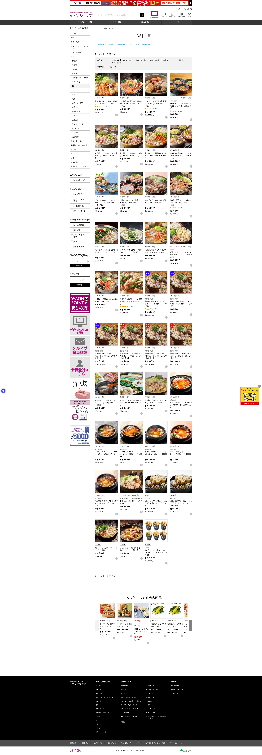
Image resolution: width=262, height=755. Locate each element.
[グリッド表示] (112, 67)
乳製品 (73, 149)
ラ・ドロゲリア (150, 709)
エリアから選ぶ (150, 685)
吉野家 (74, 116)
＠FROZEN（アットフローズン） (131, 709)
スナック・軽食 (78, 103)
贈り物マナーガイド (177, 689)
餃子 (73, 99)
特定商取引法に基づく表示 (155, 743)
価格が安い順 (141, 60)
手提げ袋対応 (79, 206)
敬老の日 (123, 689)
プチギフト (149, 693)
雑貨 (72, 158)
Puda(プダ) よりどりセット (129, 716)
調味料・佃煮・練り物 (79, 145)
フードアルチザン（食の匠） (129, 705)
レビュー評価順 (116, 63)
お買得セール (150, 697)
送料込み (112, 44)
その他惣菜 (76, 111)
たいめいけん (77, 128)
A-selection (149, 701)
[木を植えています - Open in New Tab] (186, 750)
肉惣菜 (74, 69)
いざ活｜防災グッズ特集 (128, 697)
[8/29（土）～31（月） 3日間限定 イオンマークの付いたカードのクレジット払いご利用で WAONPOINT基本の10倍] (131, 3)
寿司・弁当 (76, 82)
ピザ (73, 94)
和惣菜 (74, 61)
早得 (137, 44)
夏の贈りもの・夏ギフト (153, 689)
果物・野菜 (75, 42)
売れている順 (127, 60)
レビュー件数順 (177, 60)
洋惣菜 (74, 65)
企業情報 (73, 743)
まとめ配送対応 (101, 44)
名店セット (76, 107)
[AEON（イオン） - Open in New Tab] (75, 750)
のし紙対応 (78, 194)
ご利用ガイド (98, 743)
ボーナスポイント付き (125, 44)
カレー (74, 90)
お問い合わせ (112, 743)
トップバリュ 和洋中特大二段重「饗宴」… (107, 626)
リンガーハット (78, 124)
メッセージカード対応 (80, 200)
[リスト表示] (115, 67)
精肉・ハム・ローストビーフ (80, 47)
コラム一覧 (174, 693)
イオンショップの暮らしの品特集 (131, 701)
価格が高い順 (154, 60)
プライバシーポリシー (177, 743)
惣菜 (105, 28)
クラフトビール (150, 712)
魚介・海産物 (76, 52)
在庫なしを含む (80, 180)
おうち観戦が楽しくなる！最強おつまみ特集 (156, 717)
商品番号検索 (175, 685)
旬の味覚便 (124, 685)
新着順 (165, 60)
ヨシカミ (75, 133)
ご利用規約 (84, 743)
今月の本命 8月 (151, 705)
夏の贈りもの (146, 22)
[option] (112, 67)
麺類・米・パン (76, 141)
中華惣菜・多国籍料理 (80, 78)
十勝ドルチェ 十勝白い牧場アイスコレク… (141, 631)
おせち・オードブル (78, 166)
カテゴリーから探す (85, 22)
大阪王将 (75, 120)
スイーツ (74, 33)
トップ (97, 28)
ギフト (123, 693)
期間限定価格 (146, 44)
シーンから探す (115, 22)
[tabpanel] (108, 621)
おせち (177, 22)
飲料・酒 (74, 38)
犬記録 (123, 722)
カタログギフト (76, 162)
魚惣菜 (74, 73)
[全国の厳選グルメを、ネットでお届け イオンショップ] (81, 14)
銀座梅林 (75, 137)
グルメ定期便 (125, 712)
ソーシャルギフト (80, 211)
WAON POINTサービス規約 (131, 743)
